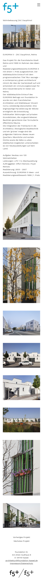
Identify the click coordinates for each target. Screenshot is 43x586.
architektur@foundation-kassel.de (21, 560)
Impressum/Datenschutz (21, 563)
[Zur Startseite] (21, 577)
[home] (10, 12)
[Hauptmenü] (38, 5)
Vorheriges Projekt (21, 537)
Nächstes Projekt (22, 541)
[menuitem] (21, 537)
